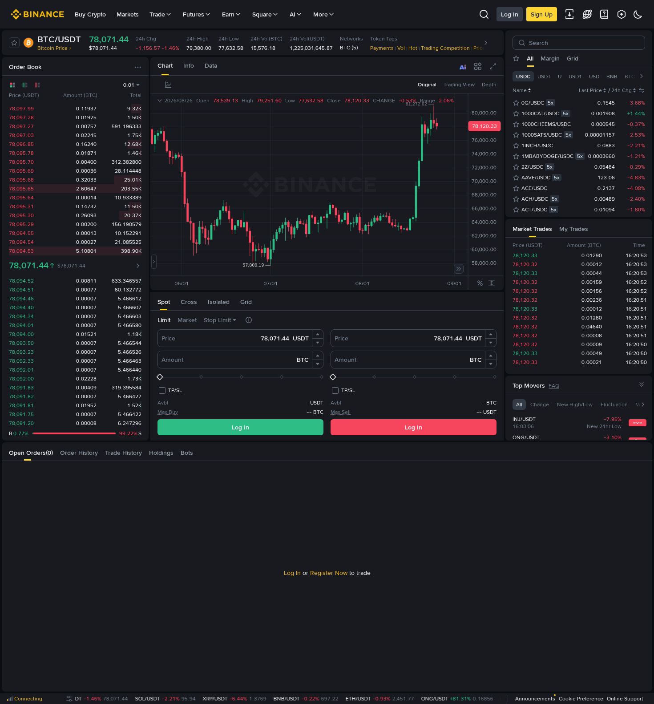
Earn (228, 14)
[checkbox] (169, 390)
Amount (172, 360)
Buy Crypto (90, 14)
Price (168, 338)
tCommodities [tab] (588, 58)
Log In (509, 14)
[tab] (165, 66)
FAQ (554, 385)
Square (262, 14)
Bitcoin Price (52, 48)
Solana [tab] (624, 58)
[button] (317, 334)
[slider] (240, 377)
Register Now (328, 573)
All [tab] (530, 58)
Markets (128, 14)
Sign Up (542, 14)
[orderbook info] (137, 265)
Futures (193, 14)
